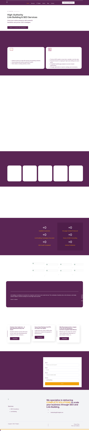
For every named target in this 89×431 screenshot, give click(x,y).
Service (46, 377)
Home (28, 3)
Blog (48, 3)
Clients (43, 3)
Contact (52, 3)
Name (46, 362)
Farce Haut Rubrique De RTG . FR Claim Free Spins (43, 327)
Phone (46, 372)
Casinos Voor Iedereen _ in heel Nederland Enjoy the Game (17, 328)
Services (33, 3)
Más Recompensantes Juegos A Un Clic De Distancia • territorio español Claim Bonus (68, 328)
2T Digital (38, 3)
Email (46, 367)
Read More (15, 338)
